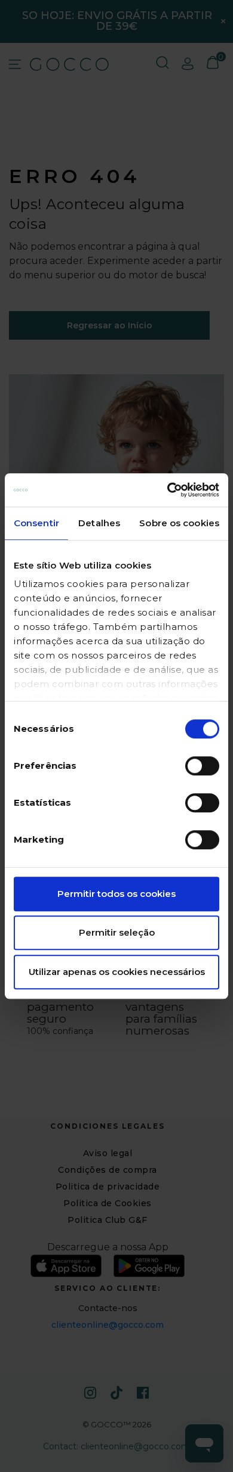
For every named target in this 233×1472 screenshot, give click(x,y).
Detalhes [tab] (99, 523)
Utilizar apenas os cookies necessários (117, 971)
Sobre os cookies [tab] (179, 523)
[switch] (202, 765)
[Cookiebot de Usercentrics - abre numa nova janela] (167, 490)
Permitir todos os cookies (116, 893)
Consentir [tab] (36, 523)
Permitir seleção (117, 932)
